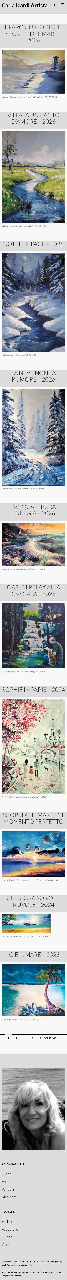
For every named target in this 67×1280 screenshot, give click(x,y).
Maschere (9, 1197)
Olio (5, 1244)
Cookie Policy (15, 1275)
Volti (5, 1181)
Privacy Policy (8, 1272)
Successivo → (49, 1038)
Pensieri (8, 1189)
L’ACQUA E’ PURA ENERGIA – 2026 (33, 510)
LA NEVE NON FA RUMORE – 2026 (33, 376)
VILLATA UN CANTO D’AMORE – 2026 (33, 118)
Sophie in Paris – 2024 (33, 689)
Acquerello (10, 1229)
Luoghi (7, 1174)
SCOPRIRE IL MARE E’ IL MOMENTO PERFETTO (34, 818)
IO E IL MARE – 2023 (33, 954)
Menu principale (62, 4)
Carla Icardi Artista (25, 5)
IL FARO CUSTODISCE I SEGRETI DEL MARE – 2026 (33, 34)
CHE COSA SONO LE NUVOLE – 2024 (33, 901)
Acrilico (7, 1222)
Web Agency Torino (11, 1264)
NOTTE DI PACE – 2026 (33, 243)
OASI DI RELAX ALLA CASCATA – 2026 (33, 590)
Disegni (7, 1237)
